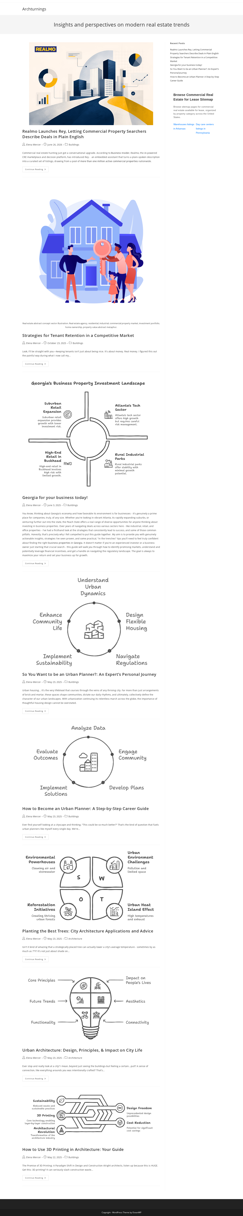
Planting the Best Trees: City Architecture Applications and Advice (87, 931)
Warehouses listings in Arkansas (183, 126)
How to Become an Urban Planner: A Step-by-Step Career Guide (85, 808)
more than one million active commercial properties (109, 161)
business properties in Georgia (65, 542)
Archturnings (34, 9)
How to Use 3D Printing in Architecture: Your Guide (73, 1149)
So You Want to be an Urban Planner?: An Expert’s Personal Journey (89, 674)
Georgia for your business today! (55, 497)
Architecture (75, 938)
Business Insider (120, 152)
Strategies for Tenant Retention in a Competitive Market (78, 335)
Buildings (74, 144)
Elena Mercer (33, 144)
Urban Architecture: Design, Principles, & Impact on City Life (82, 1050)
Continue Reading (37, 170)
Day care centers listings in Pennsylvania (205, 128)
